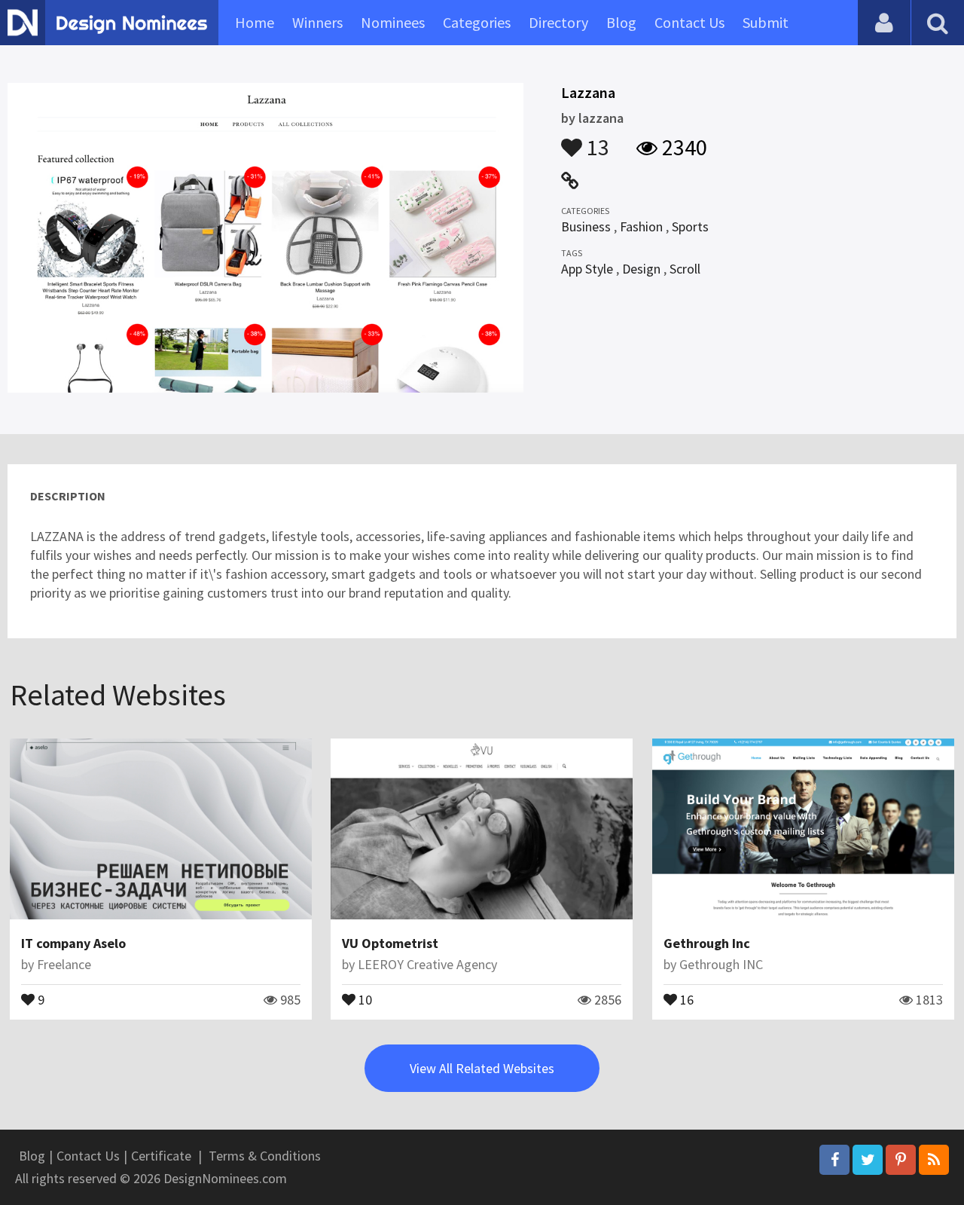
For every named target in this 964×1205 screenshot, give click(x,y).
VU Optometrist (390, 943)
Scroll (685, 268)
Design (641, 268)
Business (586, 226)
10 (363, 998)
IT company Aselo (73, 943)
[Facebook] (834, 1160)
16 (685, 998)
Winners (317, 22)
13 (595, 140)
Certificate (161, 1155)
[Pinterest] (901, 1160)
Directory (558, 22)
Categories (477, 22)
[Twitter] (868, 1160)
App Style (587, 268)
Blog (621, 22)
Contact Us (689, 22)
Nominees (393, 22)
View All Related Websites (482, 1068)
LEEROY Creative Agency (427, 964)
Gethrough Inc (707, 943)
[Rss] (934, 1160)
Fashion (641, 226)
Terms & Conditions (265, 1155)
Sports (690, 226)
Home (254, 22)
